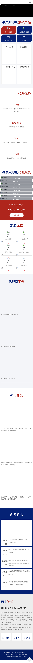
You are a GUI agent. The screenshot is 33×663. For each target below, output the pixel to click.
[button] (15, 18)
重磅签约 (10, 614)
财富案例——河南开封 (8, 408)
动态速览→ (11, 636)
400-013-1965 (16, 271)
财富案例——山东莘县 (8, 440)
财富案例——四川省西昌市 (9, 376)
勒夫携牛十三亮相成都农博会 (16, 646)
